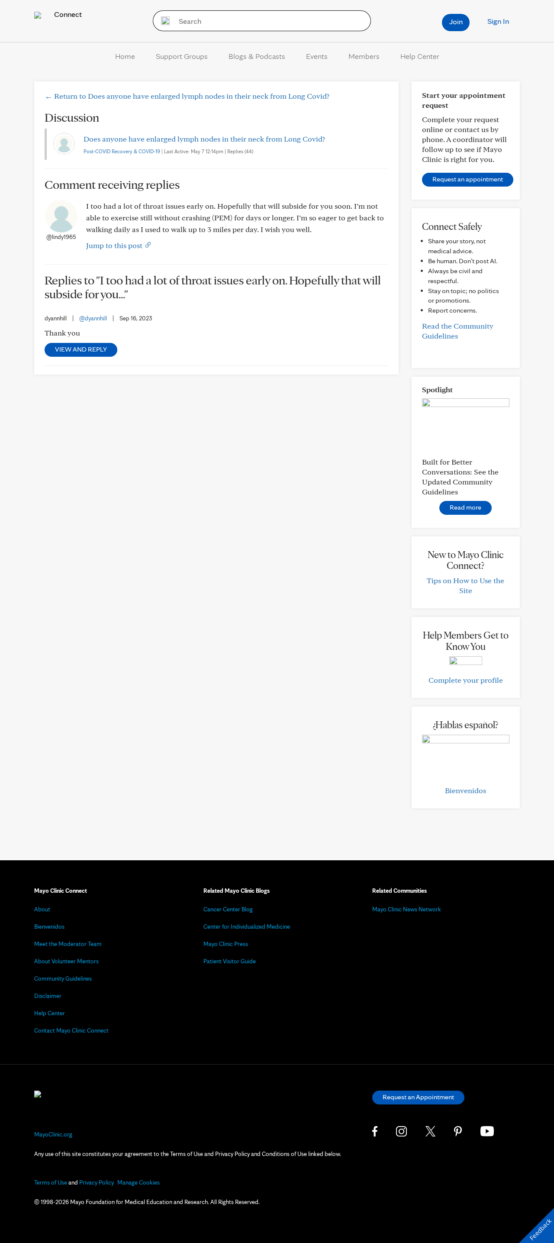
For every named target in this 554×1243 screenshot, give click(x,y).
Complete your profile (465, 679)
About (42, 909)
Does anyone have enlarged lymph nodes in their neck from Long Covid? (204, 138)
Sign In (498, 21)
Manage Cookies (138, 1182)
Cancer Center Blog (228, 909)
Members (364, 56)
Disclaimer (47, 995)
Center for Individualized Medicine (246, 926)
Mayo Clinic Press (225, 943)
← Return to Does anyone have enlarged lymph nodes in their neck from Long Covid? (187, 95)
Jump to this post (115, 245)
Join (456, 21)
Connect (67, 14)
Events (317, 56)
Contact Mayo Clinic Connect (71, 1030)
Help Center (419, 56)
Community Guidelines (63, 978)
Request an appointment (467, 179)
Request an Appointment (418, 1097)
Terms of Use (50, 1182)
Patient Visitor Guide (229, 961)
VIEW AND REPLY (81, 349)
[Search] (162, 20)
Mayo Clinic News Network (406, 909)
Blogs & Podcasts (257, 56)
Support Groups (182, 56)
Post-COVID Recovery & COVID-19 (122, 151)
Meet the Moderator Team (68, 943)
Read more (465, 507)
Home (125, 56)
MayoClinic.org (53, 1134)
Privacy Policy (96, 1182)
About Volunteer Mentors (66, 961)
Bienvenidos (465, 790)
